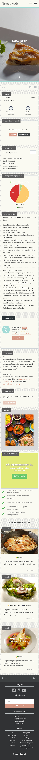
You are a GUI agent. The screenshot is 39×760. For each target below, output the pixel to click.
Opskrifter (10, 3)
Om (12, 733)
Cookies (12, 743)
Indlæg (26, 738)
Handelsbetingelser (26, 743)
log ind (13, 135)
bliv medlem (23, 135)
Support (12, 740)
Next (33, 430)
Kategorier (26, 733)
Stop (2, 430)
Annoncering (12, 735)
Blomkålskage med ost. (11, 384)
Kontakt (12, 738)
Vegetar (20, 207)
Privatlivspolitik (27, 740)
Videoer (27, 735)
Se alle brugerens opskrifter (21, 334)
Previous (5, 430)
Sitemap (12, 745)
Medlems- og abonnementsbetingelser (27, 747)
